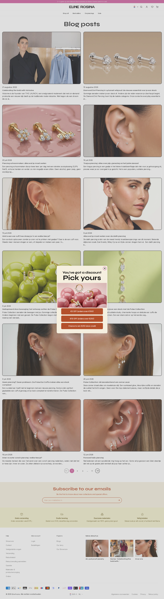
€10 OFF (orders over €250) (82, 319)
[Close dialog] (105, 268)
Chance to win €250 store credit (82, 326)
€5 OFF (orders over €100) (82, 311)
